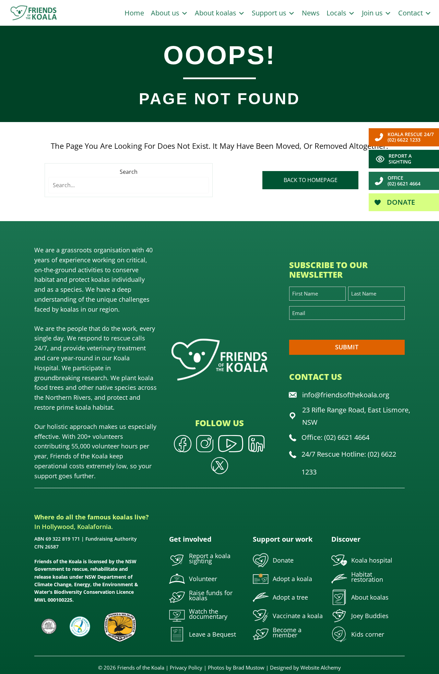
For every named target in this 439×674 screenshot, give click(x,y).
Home (134, 12)
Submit (346, 347)
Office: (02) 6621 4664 (335, 437)
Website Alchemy (320, 667)
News (311, 12)
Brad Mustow (248, 667)
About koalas (216, 12)
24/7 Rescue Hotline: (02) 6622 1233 (348, 463)
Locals (337, 12)
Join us (373, 12)
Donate (400, 202)
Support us (270, 12)
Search (129, 172)
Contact (411, 12)
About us (166, 12)
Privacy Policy (186, 667)
